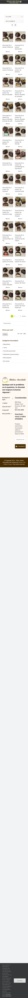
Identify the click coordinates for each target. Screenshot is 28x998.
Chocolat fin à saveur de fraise (20, 282)
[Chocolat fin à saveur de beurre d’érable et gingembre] (20, 107)
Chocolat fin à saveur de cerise (7, 261)
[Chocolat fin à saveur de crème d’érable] (7, 272)
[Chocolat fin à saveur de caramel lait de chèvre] (20, 226)
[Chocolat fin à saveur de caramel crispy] (7, 202)
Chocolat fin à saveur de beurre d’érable (7, 92)
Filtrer (5, 334)
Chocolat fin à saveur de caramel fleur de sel (7, 237)
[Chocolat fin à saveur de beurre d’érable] (7, 82)
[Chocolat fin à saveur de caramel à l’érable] (20, 202)
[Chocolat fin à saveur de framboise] (7, 295)
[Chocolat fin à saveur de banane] (20, 59)
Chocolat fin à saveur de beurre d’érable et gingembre (20, 118)
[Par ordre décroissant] (22, 16)
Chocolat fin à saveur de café (7, 164)
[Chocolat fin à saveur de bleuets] (7, 131)
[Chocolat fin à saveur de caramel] (7, 179)
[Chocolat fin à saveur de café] (7, 154)
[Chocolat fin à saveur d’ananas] (7, 59)
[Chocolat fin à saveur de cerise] (7, 251)
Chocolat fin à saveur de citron (20, 261)
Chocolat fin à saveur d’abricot (7, 46)
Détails (8, 51)
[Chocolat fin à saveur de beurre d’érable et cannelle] (20, 82)
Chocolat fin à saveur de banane (19, 70)
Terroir (5, 348)
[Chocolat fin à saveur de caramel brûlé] (20, 179)
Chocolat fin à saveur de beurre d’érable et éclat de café (7, 118)
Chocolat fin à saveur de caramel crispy (7, 212)
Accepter (20, 981)
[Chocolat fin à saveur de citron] (20, 251)
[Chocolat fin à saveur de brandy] (20, 131)
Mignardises (6, 344)
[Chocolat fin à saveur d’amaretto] (20, 36)
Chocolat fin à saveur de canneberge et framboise (19, 165)
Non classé (6, 361)
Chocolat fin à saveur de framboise (6, 305)
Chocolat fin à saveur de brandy (19, 142)
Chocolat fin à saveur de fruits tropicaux (20, 305)
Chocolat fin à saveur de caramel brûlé (19, 189)
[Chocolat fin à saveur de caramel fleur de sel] (7, 226)
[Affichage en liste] (15, 25)
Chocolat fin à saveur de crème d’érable (7, 283)
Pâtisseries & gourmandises (11, 354)
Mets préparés (7, 358)
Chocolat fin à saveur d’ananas (7, 69)
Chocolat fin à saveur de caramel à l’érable (19, 213)
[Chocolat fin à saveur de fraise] (20, 272)
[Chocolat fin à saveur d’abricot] (7, 36)
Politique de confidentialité (6, 995)
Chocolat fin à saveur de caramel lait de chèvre (20, 237)
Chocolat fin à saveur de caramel (6, 189)
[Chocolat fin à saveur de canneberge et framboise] (20, 154)
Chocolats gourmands (9, 351)
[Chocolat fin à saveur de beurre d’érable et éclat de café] (7, 107)
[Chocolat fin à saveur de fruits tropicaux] (20, 295)
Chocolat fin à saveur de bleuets (6, 142)
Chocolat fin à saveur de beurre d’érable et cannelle (20, 93)
